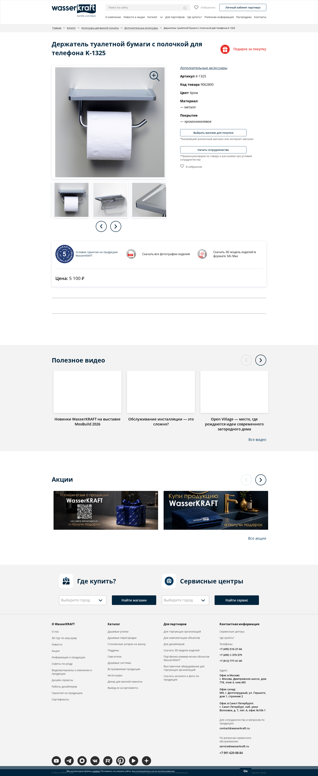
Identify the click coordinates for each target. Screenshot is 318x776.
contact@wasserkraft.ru (235, 728)
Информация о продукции (68, 657)
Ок (245, 771)
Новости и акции (134, 17)
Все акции (257, 538)
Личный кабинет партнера (242, 7)
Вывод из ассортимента (123, 688)
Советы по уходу (62, 663)
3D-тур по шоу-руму (64, 638)
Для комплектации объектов (182, 638)
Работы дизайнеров (64, 686)
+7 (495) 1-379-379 (231, 655)
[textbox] (76, 600)
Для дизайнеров (174, 644)
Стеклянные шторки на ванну (127, 644)
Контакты (260, 17)
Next (115, 226)
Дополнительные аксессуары (203, 68)
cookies (96, 771)
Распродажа (244, 17)
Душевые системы (119, 663)
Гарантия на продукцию (67, 693)
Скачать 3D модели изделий (181, 650)
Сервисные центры (232, 631)
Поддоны (113, 650)
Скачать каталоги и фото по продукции (181, 677)
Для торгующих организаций (182, 631)
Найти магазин (134, 600)
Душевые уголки (118, 631)
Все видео (257, 439)
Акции (56, 651)
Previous (101, 226)
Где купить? (194, 17)
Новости (57, 644)
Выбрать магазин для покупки (213, 132)
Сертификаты (60, 699)
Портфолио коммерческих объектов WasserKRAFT (186, 658)
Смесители (114, 656)
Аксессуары (115, 675)
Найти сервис (236, 600)
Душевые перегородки (122, 638)
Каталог (152, 17)
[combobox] (82, 600)
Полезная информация (219, 17)
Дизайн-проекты (62, 680)
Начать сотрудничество (213, 150)
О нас (55, 631)
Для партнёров (175, 17)
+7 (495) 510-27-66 (231, 649)
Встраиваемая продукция (124, 669)
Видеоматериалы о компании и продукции (72, 671)
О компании (113, 17)
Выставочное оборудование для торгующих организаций (184, 668)
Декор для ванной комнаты (125, 681)
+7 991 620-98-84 (231, 753)
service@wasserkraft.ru (234, 746)
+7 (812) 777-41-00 (231, 661)
